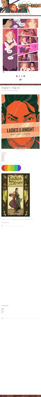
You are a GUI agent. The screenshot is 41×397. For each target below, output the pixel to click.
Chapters (13, 14)
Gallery (30, 14)
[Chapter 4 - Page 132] (19, 76)
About (23, 14)
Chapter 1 (2, 155)
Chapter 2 (2, 156)
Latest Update (18, 14)
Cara (2, 310)
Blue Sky (2, 309)
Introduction (3, 154)
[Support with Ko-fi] (20, 79)
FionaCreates (15, 90)
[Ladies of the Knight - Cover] (17, 76)
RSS (1, 312)
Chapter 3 (2, 158)
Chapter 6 (2, 161)
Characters (26, 14)
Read (10, 14)
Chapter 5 (2, 160)
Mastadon (2, 311)
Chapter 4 (2, 159)
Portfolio (2, 308)
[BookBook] (24, 76)
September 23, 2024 (8, 90)
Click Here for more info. (5, 222)
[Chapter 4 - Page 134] (20, 46)
